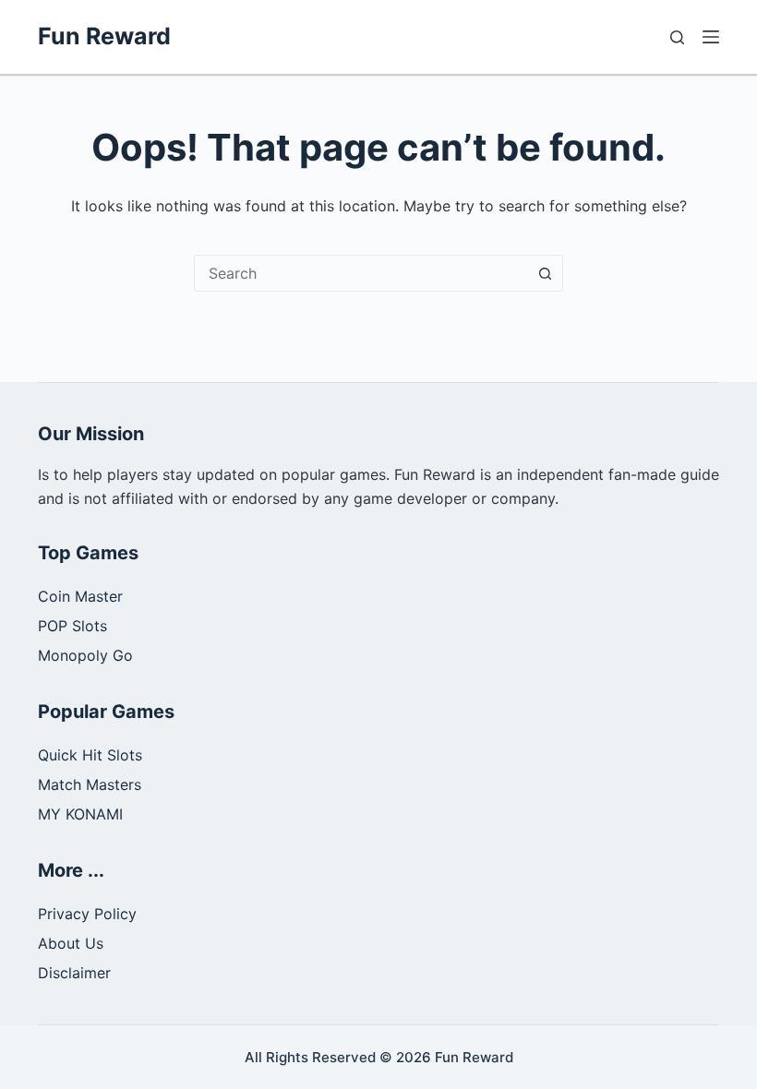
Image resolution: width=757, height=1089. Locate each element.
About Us (70, 943)
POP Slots (72, 625)
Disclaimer (74, 972)
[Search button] (544, 273)
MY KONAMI (80, 814)
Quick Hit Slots (90, 755)
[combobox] (361, 273)
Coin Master (80, 596)
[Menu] (711, 37)
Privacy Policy (87, 913)
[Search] (677, 37)
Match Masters (89, 784)
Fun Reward (104, 36)
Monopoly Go (85, 655)
